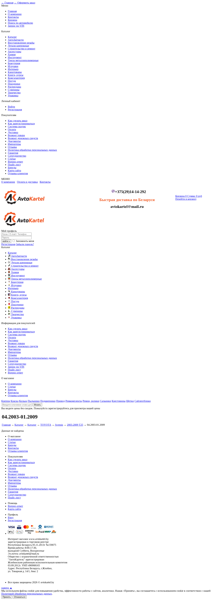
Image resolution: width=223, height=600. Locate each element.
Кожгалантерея (16, 78)
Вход (10, 517)
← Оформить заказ (24, 2)
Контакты (13, 17)
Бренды (12, 167)
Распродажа (14, 86)
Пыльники (34, 401)
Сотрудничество (17, 155)
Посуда (12, 81)
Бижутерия (14, 63)
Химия (12, 54)
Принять (7, 597)
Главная (12, 11)
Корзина (12, 20)
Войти (11, 106)
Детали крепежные (18, 45)
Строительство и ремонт (21, 48)
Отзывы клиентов (18, 173)
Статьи (12, 158)
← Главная (7, 2)
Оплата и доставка (27, 182)
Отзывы (12, 147)
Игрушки (13, 66)
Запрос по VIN (16, 25)
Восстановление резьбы (21, 42)
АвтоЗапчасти (16, 39)
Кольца (23, 401)
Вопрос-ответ (15, 161)
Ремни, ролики (91, 401)
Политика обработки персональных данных (32, 150)
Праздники (14, 83)
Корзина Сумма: (188, 196)
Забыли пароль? (25, 244)
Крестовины (119, 401)
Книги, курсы (15, 75)
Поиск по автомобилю (20, 23)
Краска (14, 401)
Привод (60, 401)
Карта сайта (14, 170)
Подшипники (48, 401)
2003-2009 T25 (75, 424)
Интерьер (13, 69)
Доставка (13, 132)
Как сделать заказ (17, 120)
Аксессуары (14, 51)
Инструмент (15, 57)
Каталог (12, 37)
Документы (14, 141)
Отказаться (19, 597)
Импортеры (14, 144)
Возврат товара (16, 135)
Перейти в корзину (186, 199)
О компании (15, 14)
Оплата (12, 129)
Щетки (130, 401)
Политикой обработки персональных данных (26, 593)
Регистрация (15, 109)
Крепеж (5, 401)
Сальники (105, 401)
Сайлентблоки (143, 401)
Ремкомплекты (73, 401)
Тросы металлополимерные (23, 60)
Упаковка (13, 95)
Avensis (59, 424)
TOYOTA (45, 424)
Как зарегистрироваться (21, 123)
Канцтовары (15, 72)
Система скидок (17, 126)
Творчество (14, 92)
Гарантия (13, 153)
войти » (6, 241)
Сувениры (13, 89)
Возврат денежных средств (23, 138)
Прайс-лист (14, 164)
